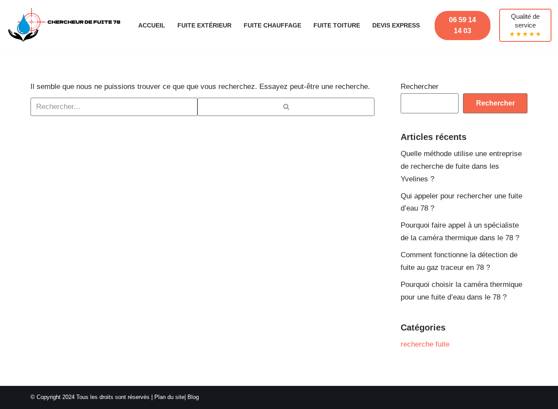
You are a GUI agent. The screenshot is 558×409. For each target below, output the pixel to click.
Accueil (151, 25)
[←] (65, 25)
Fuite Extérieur (204, 25)
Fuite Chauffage (272, 25)
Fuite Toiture (336, 25)
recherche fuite (425, 344)
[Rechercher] (285, 107)
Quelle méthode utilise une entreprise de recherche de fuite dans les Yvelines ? (461, 166)
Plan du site (169, 397)
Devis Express (396, 25)
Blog (193, 397)
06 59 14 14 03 (462, 25)
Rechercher (420, 86)
